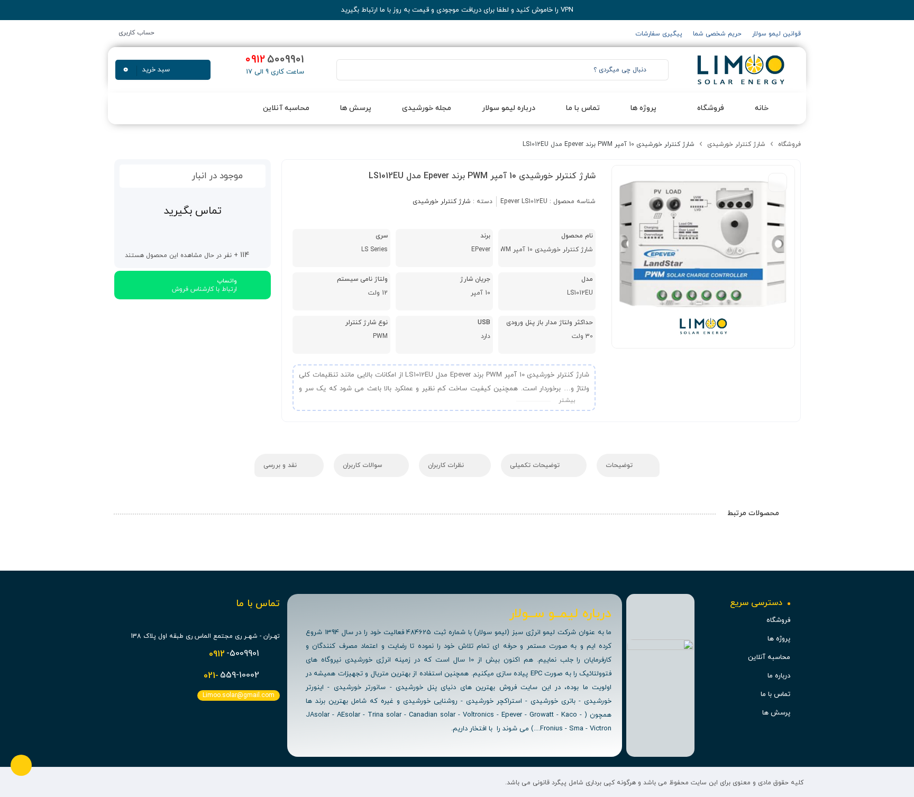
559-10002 (231, 676)
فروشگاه (789, 144)
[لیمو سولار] (740, 69)
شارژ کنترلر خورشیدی (736, 144)
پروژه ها (778, 639)
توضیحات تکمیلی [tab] (536, 465)
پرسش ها (776, 713)
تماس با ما (775, 694)
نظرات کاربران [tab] (447, 465)
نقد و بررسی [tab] (281, 465)
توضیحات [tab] (620, 465)
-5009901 (234, 654)
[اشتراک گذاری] (777, 182)
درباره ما (778, 676)
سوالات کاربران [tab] (363, 465)
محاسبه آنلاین (769, 657)
